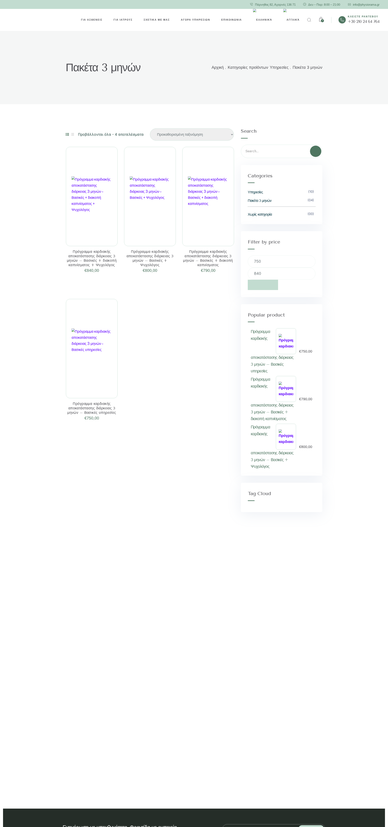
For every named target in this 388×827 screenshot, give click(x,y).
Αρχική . (219, 67)
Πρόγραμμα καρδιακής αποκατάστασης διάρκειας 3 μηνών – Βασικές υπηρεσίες (91, 408)
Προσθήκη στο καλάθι (92, 236)
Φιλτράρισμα (263, 285)
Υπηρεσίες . (280, 67)
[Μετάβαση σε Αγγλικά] (291, 20)
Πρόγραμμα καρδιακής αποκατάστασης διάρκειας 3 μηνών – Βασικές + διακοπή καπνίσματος (208, 258)
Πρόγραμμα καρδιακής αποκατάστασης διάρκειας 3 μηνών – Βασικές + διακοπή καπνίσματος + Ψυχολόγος (92, 258)
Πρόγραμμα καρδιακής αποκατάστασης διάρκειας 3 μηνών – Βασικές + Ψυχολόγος (150, 258)
